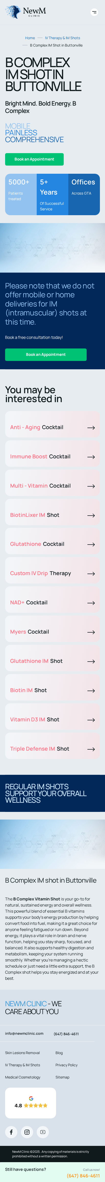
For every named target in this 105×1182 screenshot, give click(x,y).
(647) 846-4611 (83, 1175)
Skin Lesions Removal (22, 1052)
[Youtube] (43, 1132)
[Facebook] (11, 1132)
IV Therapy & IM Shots (62, 37)
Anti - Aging (36, 427)
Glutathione (37, 543)
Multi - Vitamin (40, 485)
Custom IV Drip (40, 573)
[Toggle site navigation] (94, 12)
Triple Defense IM (39, 748)
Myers (29, 631)
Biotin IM (28, 690)
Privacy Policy (66, 1064)
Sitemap (62, 1077)
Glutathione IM (36, 660)
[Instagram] (27, 1132)
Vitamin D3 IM (34, 719)
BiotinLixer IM (34, 514)
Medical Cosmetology (22, 1077)
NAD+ (29, 602)
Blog (59, 1052)
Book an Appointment (34, 159)
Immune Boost (40, 456)
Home (30, 37)
